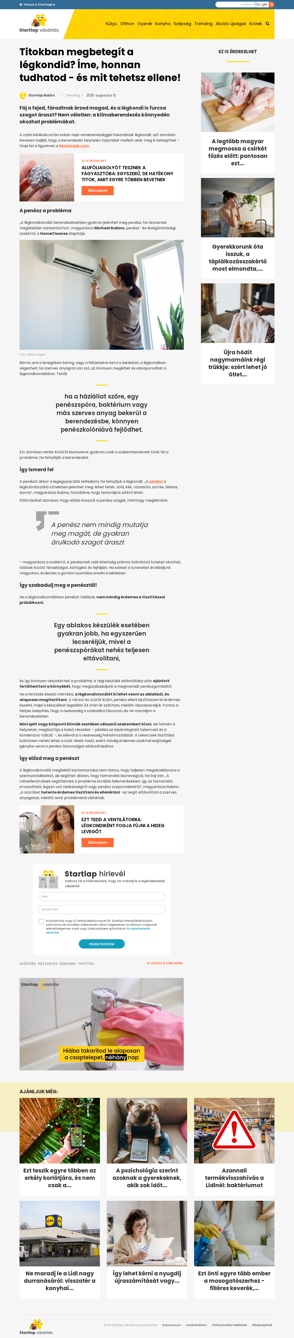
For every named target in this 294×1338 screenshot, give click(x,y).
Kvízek (255, 23)
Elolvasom (97, 190)
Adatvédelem (196, 1325)
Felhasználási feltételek (229, 1325)
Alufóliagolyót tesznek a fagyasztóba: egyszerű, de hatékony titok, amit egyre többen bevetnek (127, 174)
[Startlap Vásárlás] (41, 24)
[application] (102, 1024)
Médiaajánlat (262, 1325)
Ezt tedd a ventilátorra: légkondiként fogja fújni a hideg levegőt (123, 826)
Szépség (182, 23)
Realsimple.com (74, 145)
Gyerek (145, 23)
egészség (28, 963)
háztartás (47, 963)
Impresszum (171, 1325)
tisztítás (86, 963)
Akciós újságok (231, 23)
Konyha (162, 23)
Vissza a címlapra (167, 963)
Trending (203, 23)
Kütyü (111, 23)
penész (156, 481)
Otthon (127, 23)
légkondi (67, 963)
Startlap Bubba (41, 95)
